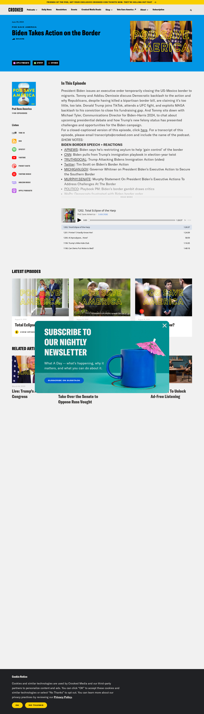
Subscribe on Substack (64, 380)
